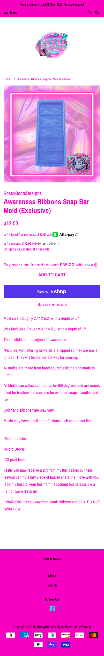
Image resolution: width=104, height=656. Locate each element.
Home (7, 79)
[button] (52, 243)
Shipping (10, 249)
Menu (13, 12)
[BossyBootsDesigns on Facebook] (52, 609)
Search (52, 585)
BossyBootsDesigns (50, 626)
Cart (97, 12)
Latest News (52, 559)
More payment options (52, 304)
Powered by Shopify (78, 626)
